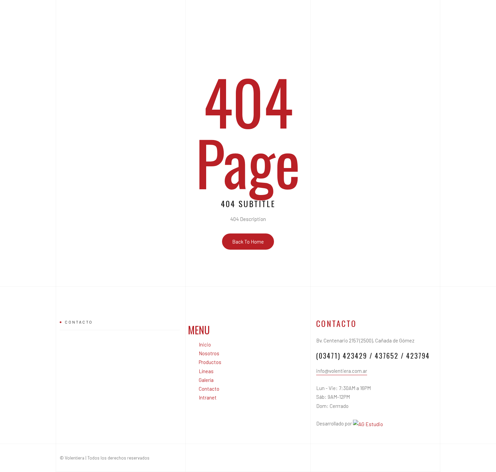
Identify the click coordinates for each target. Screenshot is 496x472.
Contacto (209, 389)
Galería (206, 380)
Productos (210, 362)
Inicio (205, 344)
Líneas (206, 371)
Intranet (208, 397)
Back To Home (248, 242)
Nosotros (209, 353)
